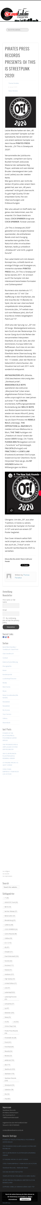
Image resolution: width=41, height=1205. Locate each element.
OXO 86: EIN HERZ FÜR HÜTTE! (13, 1172)
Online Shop (10, 1026)
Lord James (9, 1004)
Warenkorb (6, 723)
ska (7, 1065)
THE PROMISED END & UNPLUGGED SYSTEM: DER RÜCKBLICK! (10, 746)
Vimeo (20, 35)
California (9, 925)
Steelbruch (10, 1069)
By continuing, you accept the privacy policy (11, 620)
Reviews (15, 91)
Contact (5, 658)
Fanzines (9, 965)
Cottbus (8, 938)
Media (5, 683)
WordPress (6, 1203)
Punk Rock (9, 1047)
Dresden (9, 952)
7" (7, 898)
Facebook (11, 35)
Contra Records (11, 934)
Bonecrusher (10, 916)
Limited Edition (11, 983)
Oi (7, 1022)
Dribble (25, 35)
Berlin (8, 907)
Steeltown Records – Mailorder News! (15, 1168)
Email (5, 610)
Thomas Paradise (13, 83)
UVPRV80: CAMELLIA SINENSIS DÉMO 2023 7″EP (19, 1187)
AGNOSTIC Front (11, 902)
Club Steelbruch (8, 654)
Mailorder (9, 1013)
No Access (6, 710)
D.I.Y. (8, 943)
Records (8, 1051)
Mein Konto (6, 687)
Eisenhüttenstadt (11, 956)
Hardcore (9, 974)
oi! (16, 1022)
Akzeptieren (25, 1199)
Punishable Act (10, 1038)
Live (7, 988)
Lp (7, 1008)
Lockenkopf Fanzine (9, 679)
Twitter (15, 35)
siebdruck (9, 1060)
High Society (10, 979)
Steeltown (9, 1074)
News (10, 91)
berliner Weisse (11, 911)
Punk (8, 1042)
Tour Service (7, 714)
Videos (5, 718)
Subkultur (9, 1090)
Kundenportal (7, 674)
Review (8, 1056)
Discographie (7, 666)
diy (7, 947)
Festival (8, 970)
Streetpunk (9, 1085)
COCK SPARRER (11, 929)
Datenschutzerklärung (10, 662)
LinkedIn (29, 35)
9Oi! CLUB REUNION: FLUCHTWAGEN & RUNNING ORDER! (9, 755)
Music (5, 691)
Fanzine (8, 961)
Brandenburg (10, 920)
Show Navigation (33, 20)
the (7, 1094)
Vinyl (7, 1099)
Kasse (4, 670)
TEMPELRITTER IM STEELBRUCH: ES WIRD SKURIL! (19, 1176)
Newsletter (6, 702)
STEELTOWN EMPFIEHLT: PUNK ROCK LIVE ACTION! (11, 771)
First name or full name (9, 601)
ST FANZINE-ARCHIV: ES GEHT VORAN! (15, 1159)
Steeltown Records (10, 1079)
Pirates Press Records (11, 1032)
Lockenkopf (10, 992)
